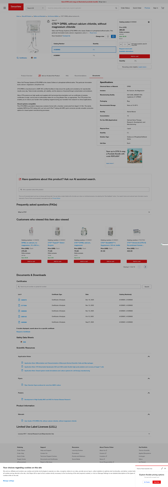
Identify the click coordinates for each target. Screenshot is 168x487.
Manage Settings (8, 481)
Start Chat (156, 482)
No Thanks (147, 482)
